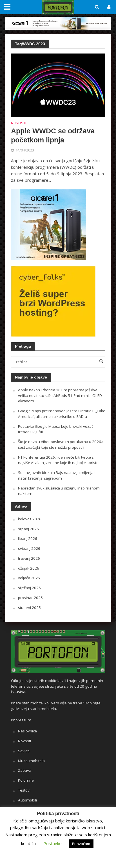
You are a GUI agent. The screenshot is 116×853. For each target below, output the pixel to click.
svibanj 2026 (29, 548)
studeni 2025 (29, 607)
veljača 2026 (29, 577)
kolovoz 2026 (29, 518)
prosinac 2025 (30, 597)
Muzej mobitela (31, 760)
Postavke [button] (52, 843)
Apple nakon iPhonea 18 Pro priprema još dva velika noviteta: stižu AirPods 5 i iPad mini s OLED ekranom (60, 395)
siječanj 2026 (29, 587)
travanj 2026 (29, 558)
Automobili (27, 800)
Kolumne (26, 780)
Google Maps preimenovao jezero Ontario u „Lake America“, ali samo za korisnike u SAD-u (61, 413)
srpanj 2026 (28, 528)
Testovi (24, 790)
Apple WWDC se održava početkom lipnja (53, 135)
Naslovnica (27, 731)
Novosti (18, 123)
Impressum (21, 719)
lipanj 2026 (27, 538)
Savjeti (24, 750)
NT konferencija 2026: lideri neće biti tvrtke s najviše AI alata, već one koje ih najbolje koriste (58, 460)
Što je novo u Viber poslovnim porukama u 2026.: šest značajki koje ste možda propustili (60, 444)
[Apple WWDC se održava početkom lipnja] (58, 84)
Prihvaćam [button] (81, 843)
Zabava (24, 770)
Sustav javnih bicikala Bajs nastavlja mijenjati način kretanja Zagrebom (56, 475)
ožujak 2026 (28, 568)
